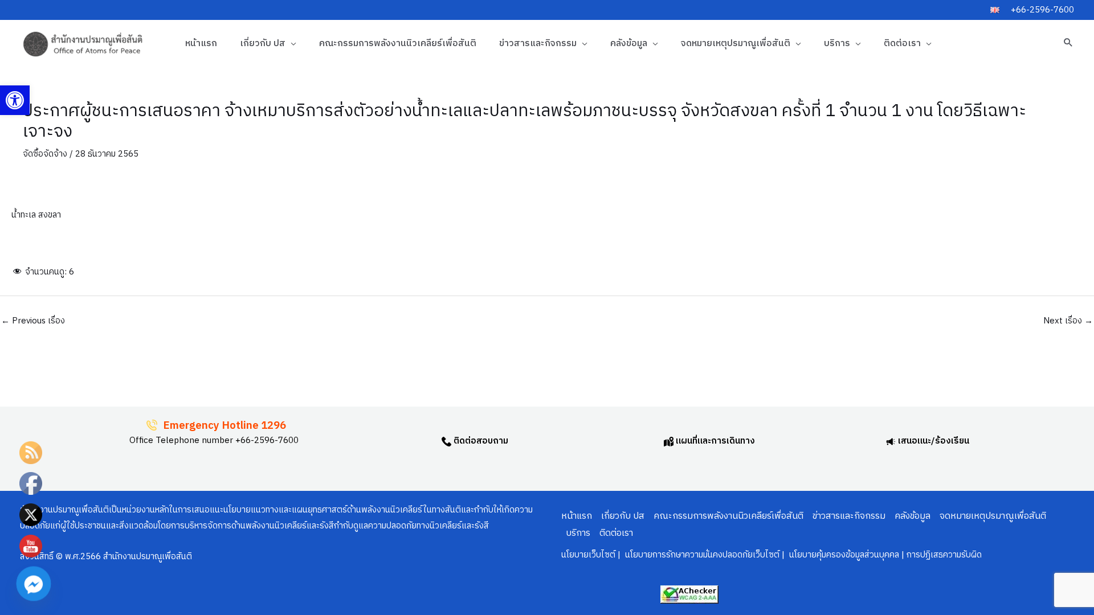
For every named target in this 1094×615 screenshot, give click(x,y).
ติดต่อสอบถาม (479, 441)
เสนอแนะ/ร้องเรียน (932, 441)
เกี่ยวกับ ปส (262, 43)
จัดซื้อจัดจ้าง (45, 154)
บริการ (837, 43)
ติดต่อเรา (902, 43)
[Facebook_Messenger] (34, 584)
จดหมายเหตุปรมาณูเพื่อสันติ (735, 43)
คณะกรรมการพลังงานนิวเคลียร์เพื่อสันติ (397, 43)
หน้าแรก (201, 43)
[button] (15, 100)
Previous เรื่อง (33, 321)
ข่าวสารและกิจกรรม (538, 43)
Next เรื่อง (1068, 321)
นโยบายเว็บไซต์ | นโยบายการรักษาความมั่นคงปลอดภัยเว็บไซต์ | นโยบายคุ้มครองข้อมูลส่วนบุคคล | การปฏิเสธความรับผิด (771, 555)
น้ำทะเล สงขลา (36, 215)
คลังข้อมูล (628, 43)
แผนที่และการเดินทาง (714, 441)
